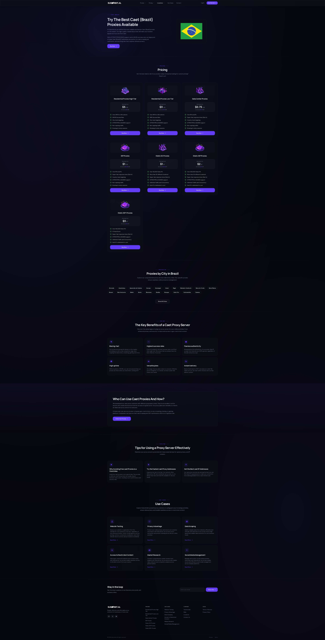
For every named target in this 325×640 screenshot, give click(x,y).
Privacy (211, 637)
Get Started (211, 3)
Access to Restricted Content (170, 618)
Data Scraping (168, 614)
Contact (178, 3)
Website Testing (169, 609)
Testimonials (187, 609)
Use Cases (170, 3)
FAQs (185, 612)
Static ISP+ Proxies (150, 628)
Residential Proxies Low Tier (151, 614)
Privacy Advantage (170, 612)
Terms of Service (207, 609)
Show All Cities (162, 301)
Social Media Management (172, 624)
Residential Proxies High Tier (152, 610)
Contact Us (187, 617)
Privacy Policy (206, 612)
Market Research (169, 621)
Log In (202, 3)
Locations (186, 614)
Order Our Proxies (121, 419)
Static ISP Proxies (150, 625)
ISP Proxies (148, 620)
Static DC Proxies (150, 623)
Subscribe (211, 589)
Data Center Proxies (151, 618)
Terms (216, 637)
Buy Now (112, 46)
